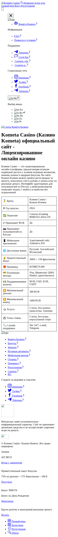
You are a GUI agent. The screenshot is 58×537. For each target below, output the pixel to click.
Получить (6, 482)
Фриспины (7, 501)
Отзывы (12, 359)
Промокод (13, 363)
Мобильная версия (18, 355)
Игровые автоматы (18, 351)
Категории (17, 525)
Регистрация (28, 5)
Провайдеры (18, 521)
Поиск (15, 533)
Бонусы (12, 343)
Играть (5, 515)
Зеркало (12, 347)
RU (9, 374)
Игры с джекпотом (11, 462)
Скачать (12, 371)
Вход (18, 5)
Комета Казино (16, 339)
